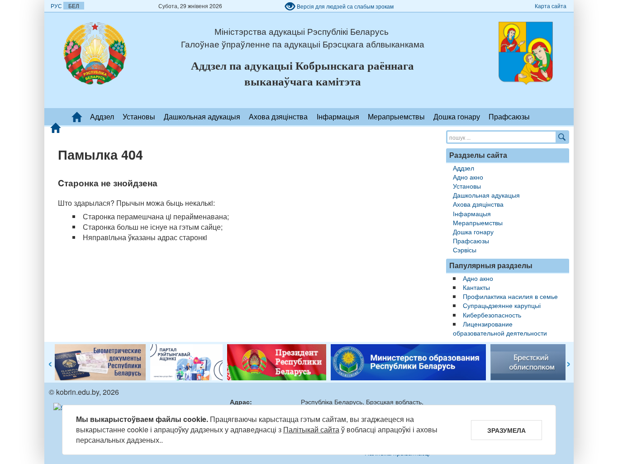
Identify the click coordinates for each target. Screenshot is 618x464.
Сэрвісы (464, 249)
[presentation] (50, 364)
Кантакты (476, 287)
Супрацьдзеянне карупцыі (502, 305)
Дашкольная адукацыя (202, 116)
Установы (139, 116)
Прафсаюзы (509, 116)
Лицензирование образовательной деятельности (500, 328)
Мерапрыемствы (396, 116)
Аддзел (102, 116)
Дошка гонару (456, 116)
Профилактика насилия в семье (510, 296)
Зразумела (506, 430)
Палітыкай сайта (311, 429)
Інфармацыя (338, 116)
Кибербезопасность (492, 314)
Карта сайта (550, 5)
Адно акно (468, 176)
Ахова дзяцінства (278, 116)
